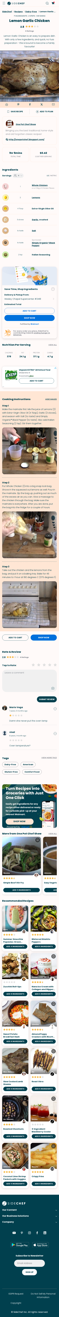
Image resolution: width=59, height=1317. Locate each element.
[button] (3, 3)
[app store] (40, 1244)
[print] (6, 104)
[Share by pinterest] (18, 104)
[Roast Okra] (44, 1070)
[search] (47, 3)
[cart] (53, 3)
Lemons (36, 197)
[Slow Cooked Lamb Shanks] (15, 1070)
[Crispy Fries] (44, 1165)
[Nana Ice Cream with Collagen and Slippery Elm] (44, 975)
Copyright (16, 1303)
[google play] (19, 1244)
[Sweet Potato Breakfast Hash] (15, 1023)
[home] (16, 3)
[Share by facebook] (30, 104)
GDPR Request (15, 1293)
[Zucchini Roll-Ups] (15, 975)
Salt (34, 230)
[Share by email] (53, 104)
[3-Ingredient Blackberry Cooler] (44, 1118)
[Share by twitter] (41, 104)
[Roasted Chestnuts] (15, 1118)
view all (52, 834)
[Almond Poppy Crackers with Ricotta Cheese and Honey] (44, 1023)
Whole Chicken (40, 185)
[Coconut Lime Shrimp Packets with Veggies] (15, 1165)
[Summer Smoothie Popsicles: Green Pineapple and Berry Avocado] (15, 928)
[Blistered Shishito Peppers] (44, 928)
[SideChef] (13, 1204)
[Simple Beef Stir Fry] (21, 865)
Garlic (35, 219)
